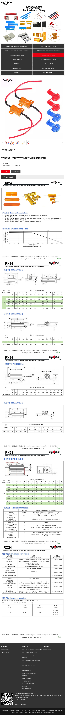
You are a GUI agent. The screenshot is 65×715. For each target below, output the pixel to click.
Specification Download (15, 172)
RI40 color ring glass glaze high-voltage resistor (48, 50)
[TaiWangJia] (7, 3)
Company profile (5, 649)
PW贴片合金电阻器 (48, 63)
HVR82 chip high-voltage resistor (48, 46)
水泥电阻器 (16, 63)
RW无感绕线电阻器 (16, 68)
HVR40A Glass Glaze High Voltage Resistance (16, 50)
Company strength (47, 649)
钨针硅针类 (16, 72)
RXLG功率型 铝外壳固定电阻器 (48, 59)
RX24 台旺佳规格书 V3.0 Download (10, 165)
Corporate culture (5, 652)
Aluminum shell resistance (48, 55)
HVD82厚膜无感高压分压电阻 (16, 55)
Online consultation (5, 172)
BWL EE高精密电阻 (48, 72)
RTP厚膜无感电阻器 (17, 59)
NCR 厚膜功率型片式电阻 (48, 68)
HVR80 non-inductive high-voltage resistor (16, 46)
